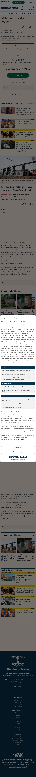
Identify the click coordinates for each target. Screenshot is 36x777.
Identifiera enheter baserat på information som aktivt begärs (16, 390)
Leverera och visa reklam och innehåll (11, 404)
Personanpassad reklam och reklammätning (13, 374)
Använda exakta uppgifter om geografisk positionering (16, 386)
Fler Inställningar (18, 452)
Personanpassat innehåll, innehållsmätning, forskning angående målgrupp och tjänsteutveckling (16, 378)
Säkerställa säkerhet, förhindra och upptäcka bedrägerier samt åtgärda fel (16, 399)
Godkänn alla (18, 448)
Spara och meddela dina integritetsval (12, 407)
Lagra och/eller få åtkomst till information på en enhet (16, 370)
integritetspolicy (19, 439)
